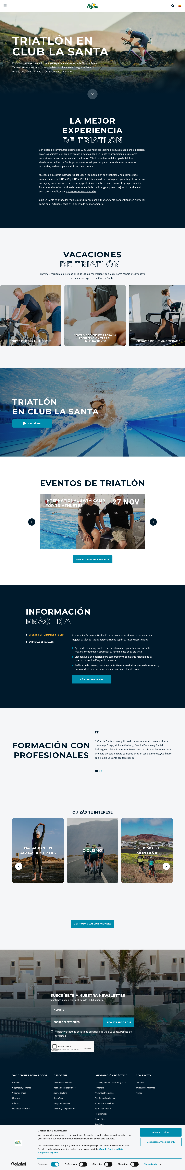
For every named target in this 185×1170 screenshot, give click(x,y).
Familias (16, 1082)
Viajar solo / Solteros (21, 1087)
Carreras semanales (41, 642)
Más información (91, 679)
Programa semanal (62, 1103)
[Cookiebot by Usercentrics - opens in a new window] (18, 1164)
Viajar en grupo (19, 1093)
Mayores (16, 1098)
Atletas (15, 1103)
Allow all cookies (160, 1132)
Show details (150, 1164)
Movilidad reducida (21, 1108)
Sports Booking (60, 1093)
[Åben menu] (5, 6)
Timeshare (99, 1087)
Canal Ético (100, 1119)
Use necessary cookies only (161, 1142)
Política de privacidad (104, 1103)
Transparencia (101, 1113)
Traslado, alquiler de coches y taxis (110, 1082)
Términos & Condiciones (105, 1098)
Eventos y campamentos (64, 1108)
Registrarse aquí (119, 1022)
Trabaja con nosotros (145, 1087)
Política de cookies (103, 1108)
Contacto (140, 1082)
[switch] (83, 1164)
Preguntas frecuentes (104, 1093)
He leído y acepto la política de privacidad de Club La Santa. (93, 1034)
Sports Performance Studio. (81, 191)
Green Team (58, 1098)
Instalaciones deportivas (64, 1087)
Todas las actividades (63, 1082)
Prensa (139, 1093)
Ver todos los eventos (92, 559)
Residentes (99, 1124)
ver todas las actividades (92, 923)
